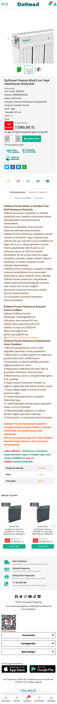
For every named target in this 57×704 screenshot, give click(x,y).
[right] (53, 526)
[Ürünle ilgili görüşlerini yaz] (28, 181)
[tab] (17, 192)
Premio (42, 468)
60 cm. (42, 481)
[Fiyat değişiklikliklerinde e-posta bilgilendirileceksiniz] (48, 181)
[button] (8, 38)
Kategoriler (28, 643)
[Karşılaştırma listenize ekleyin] (38, 181)
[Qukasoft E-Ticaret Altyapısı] (28, 691)
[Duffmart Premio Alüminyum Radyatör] (21, 338)
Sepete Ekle (33, 138)
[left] (3, 526)
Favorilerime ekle (15, 144)
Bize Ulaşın (28, 651)
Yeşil (41, 474)
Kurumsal (29, 635)
